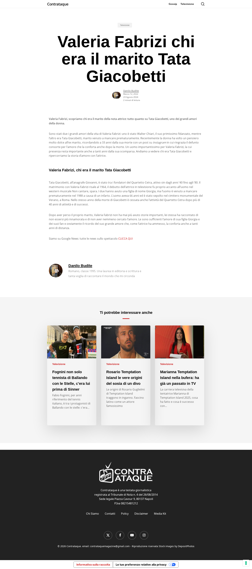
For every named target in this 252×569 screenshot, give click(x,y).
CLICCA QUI (125, 238)
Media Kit (160, 513)
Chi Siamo (92, 513)
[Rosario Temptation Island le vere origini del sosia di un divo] (125, 375)
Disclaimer (141, 513)
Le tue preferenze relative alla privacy (141, 564)
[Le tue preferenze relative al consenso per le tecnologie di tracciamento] (246, 563)
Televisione (124, 25)
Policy (125, 513)
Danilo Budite (131, 90)
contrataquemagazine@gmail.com (110, 546)
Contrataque (57, 4)
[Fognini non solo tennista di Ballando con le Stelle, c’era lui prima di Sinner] (71, 375)
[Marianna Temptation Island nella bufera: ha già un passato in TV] (179, 375)
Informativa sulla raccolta (93, 564)
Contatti (110, 513)
